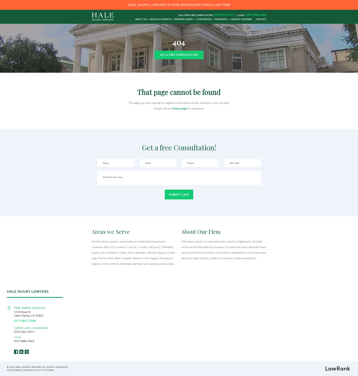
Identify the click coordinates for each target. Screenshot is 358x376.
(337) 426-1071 (224, 14)
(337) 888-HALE (256, 14)
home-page (179, 108)
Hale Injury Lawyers (30, 307)
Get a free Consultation (179, 54)
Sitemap (49, 370)
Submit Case (179, 194)
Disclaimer (14, 370)
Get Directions (25, 320)
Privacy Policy (32, 370)
